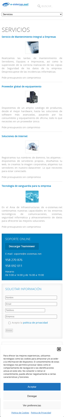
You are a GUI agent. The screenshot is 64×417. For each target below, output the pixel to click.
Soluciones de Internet (14, 136)
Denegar (32, 396)
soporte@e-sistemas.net (27, 253)
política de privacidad (35, 322)
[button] (59, 349)
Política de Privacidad (41, 412)
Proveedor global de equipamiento (21, 86)
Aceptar (32, 386)
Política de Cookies (20, 412)
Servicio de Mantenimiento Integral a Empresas (29, 36)
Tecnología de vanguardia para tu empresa (26, 185)
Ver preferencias (32, 405)
